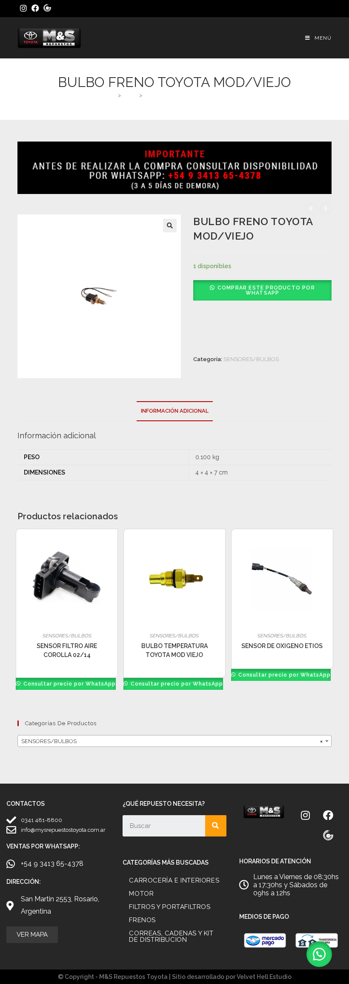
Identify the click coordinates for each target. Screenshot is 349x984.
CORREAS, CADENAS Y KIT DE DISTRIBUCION (171, 936)
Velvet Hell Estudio (264, 976)
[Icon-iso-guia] (328, 835)
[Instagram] (305, 815)
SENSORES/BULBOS (251, 359)
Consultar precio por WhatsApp (69, 684)
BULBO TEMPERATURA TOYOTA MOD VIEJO (174, 650)
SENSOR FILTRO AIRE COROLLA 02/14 (67, 650)
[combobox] (174, 741)
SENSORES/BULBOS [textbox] (172, 741)
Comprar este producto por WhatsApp (266, 290)
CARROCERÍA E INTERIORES (174, 880)
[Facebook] (328, 815)
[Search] (215, 825)
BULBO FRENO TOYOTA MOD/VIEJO (192, 95)
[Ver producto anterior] (311, 208)
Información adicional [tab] (175, 411)
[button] (170, 225)
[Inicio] (112, 95)
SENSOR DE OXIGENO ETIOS (282, 645)
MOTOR (141, 893)
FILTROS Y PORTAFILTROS (169, 907)
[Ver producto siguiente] (326, 208)
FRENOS (142, 920)
